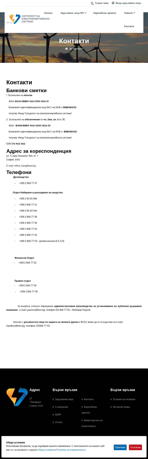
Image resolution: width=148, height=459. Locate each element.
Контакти (129, 26)
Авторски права (121, 407)
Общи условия (46, 449)
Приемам (120, 447)
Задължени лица (64, 399)
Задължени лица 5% (72, 13)
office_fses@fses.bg (25, 165)
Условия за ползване (124, 399)
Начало (48, 13)
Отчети (58, 422)
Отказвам (135, 447)
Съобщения (61, 407)
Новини (128, 13)
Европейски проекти (104, 13)
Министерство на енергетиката (92, 423)
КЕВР (58, 414)
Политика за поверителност (71, 449)
